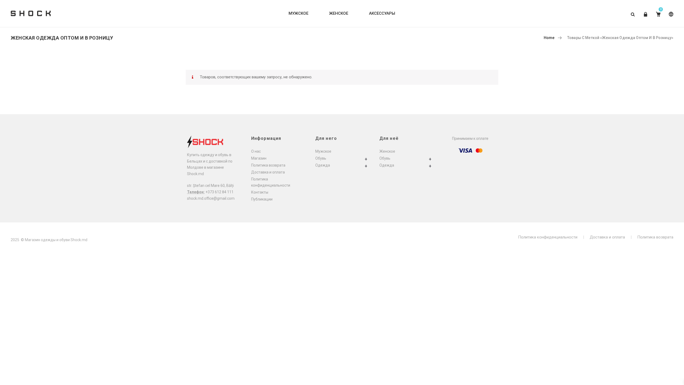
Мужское (323, 151)
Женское (387, 151)
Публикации (262, 199)
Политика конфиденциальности (547, 237)
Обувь (320, 158)
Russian (670, 18)
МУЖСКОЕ (298, 13)
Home (549, 38)
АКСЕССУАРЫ (382, 13)
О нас (256, 151)
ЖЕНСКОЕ (338, 13)
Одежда (322, 165)
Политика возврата (268, 165)
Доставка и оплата (268, 172)
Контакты (259, 192)
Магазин (258, 158)
